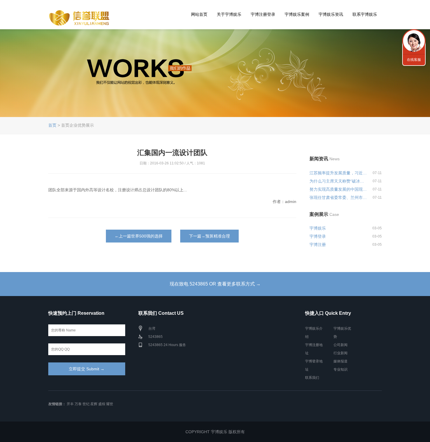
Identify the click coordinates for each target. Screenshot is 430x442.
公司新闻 (340, 345)
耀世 (109, 404)
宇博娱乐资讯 (331, 14)
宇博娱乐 (317, 228)
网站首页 (199, 14)
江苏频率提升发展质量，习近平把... (338, 173)
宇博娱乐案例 (297, 14)
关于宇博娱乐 (229, 14)
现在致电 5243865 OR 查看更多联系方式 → (215, 283)
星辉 (93, 404)
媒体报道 (340, 361)
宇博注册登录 (263, 14)
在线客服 (414, 60)
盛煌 (101, 404)
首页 (52, 125)
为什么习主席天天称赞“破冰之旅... (338, 181)
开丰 (70, 404)
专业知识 (340, 369)
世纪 (86, 404)
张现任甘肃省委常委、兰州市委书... (338, 197)
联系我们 (312, 378)
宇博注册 (317, 244)
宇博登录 (317, 236)
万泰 (78, 404)
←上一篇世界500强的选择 (139, 236)
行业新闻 (340, 353)
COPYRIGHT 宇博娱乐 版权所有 (215, 431)
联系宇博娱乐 (364, 14)
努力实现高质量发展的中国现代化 (338, 189)
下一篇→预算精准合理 (209, 236)
